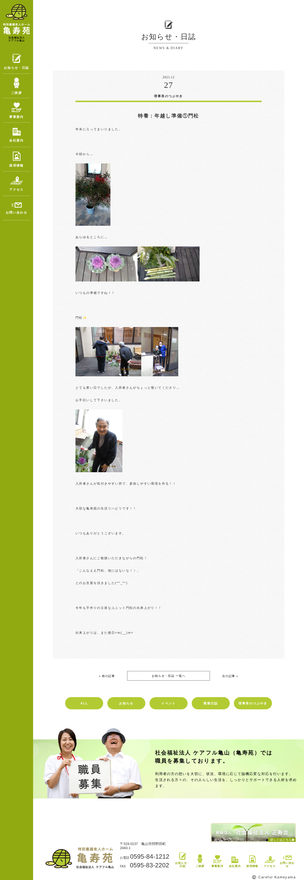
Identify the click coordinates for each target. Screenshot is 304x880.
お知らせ (126, 703)
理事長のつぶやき (252, 703)
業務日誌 (210, 703)
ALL (84, 703)
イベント (168, 703)
